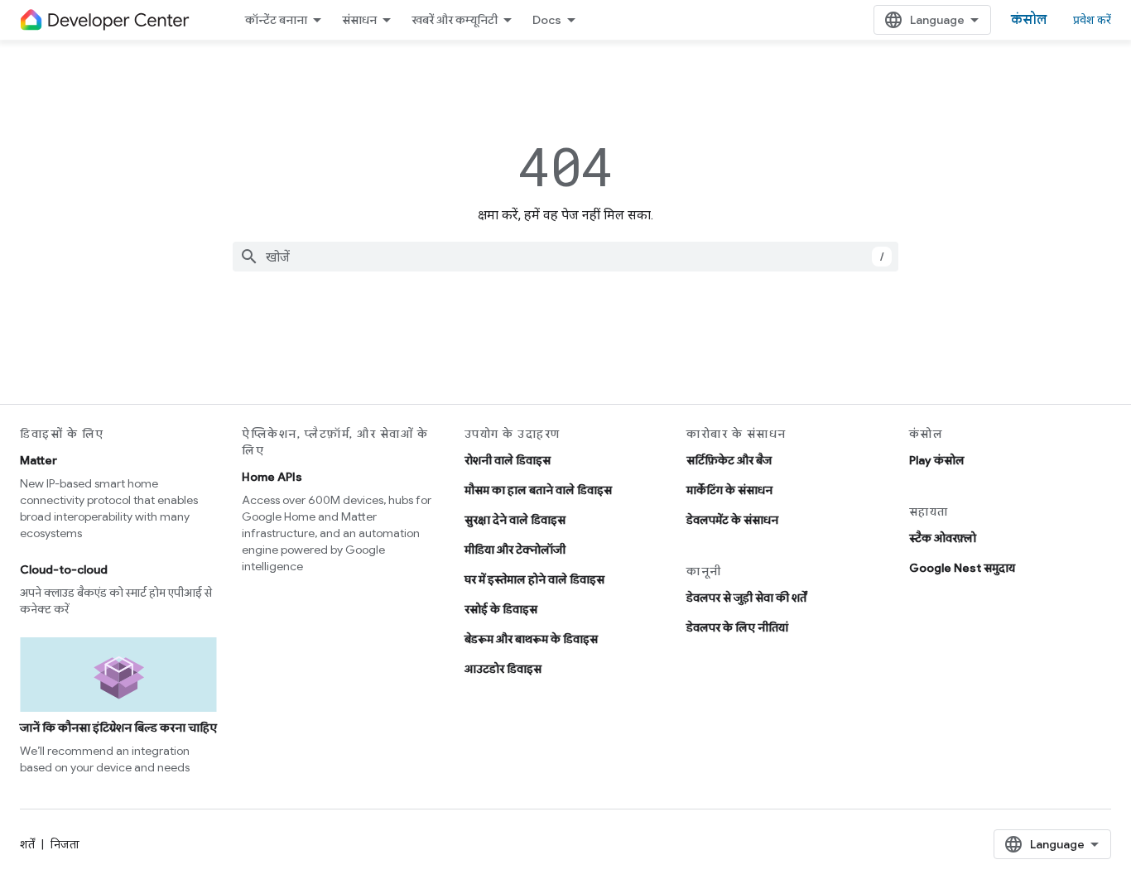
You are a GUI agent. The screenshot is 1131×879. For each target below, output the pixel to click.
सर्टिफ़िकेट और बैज (729, 460)
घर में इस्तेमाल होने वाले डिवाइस (534, 579)
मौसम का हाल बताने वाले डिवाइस (538, 490)
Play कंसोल (937, 460)
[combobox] (565, 256)
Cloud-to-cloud (64, 569)
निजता (65, 844)
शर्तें (27, 844)
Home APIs (272, 476)
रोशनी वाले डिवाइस (507, 460)
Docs (546, 19)
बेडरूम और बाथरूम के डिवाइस (531, 639)
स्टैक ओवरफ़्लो (942, 538)
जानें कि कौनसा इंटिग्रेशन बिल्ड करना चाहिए (118, 727)
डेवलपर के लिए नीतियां (737, 627)
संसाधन (359, 19)
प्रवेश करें (1092, 19)
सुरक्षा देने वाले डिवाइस (515, 519)
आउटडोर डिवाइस (502, 668)
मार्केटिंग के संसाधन (729, 490)
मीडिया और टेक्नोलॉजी (515, 549)
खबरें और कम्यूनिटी (454, 19)
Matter (38, 460)
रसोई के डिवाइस (500, 609)
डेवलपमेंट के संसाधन (732, 519)
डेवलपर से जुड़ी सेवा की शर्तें (746, 597)
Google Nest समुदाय (962, 567)
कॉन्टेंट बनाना (276, 19)
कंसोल (1029, 20)
